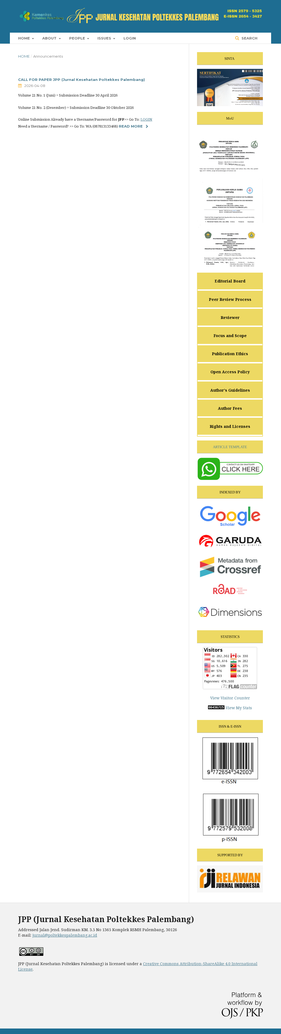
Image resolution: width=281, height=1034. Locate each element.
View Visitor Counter (230, 697)
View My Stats (239, 707)
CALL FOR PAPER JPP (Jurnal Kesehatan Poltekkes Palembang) (81, 79)
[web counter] (216, 707)
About (50, 38)
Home (24, 38)
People (77, 38)
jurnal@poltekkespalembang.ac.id (64, 935)
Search (248, 38)
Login (129, 38)
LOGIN (146, 119)
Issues (104, 38)
